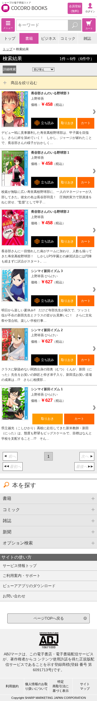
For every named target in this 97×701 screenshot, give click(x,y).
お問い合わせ (14, 596)
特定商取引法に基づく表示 (61, 686)
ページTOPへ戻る (48, 618)
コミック (67, 38)
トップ (9, 38)
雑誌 (87, 38)
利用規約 (12, 686)
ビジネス (48, 38)
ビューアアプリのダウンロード (29, 586)
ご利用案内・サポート (21, 575)
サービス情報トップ (20, 565)
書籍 (29, 38)
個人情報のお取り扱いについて (36, 686)
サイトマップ (85, 686)
